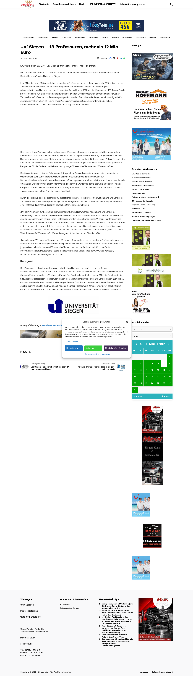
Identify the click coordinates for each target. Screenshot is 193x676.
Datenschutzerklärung (93, 354)
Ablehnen (90, 348)
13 (158, 370)
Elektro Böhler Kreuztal (142, 181)
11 (146, 370)
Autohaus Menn (139, 209)
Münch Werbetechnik (141, 178)
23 (135, 383)
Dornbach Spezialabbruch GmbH (146, 220)
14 (164, 370)
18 (146, 376)
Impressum (106, 354)
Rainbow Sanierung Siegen (143, 216)
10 (141, 370)
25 (146, 383)
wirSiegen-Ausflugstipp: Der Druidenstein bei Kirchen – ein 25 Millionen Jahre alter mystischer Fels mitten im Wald (117, 620)
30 (135, 389)
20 (158, 376)
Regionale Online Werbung (143, 205)
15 (170, 370)
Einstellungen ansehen (116, 348)
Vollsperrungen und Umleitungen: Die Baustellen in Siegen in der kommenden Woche (117, 606)
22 (170, 376)
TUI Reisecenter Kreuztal (142, 201)
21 (164, 376)
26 (152, 383)
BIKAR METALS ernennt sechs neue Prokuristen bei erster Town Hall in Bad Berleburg (117, 612)
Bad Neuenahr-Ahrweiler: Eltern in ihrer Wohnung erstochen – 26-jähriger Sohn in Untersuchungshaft (117, 642)
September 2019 (152, 343)
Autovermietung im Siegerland (145, 197)
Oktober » (166, 396)
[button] (127, 322)
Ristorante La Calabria (141, 212)
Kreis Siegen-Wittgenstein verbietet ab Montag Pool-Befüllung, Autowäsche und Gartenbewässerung (114, 629)
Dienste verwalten (72, 341)
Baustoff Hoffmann (140, 189)
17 (141, 376)
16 (135, 376)
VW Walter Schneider (141, 174)
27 (158, 383)
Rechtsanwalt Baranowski (143, 185)
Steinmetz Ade (138, 193)
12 (152, 370)
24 (141, 383)
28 (164, 383)
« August (138, 396)
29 (170, 383)
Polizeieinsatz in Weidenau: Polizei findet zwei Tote (114, 636)
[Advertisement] (72, 128)
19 (152, 376)
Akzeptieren (72, 348)
